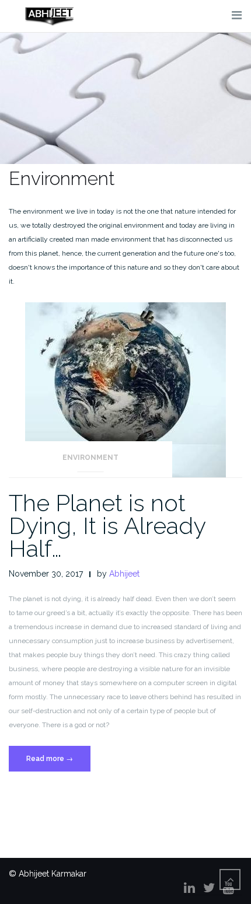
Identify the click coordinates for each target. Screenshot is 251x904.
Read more (58, 763)
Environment (90, 457)
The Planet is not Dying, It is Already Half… (107, 525)
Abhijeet (124, 573)
